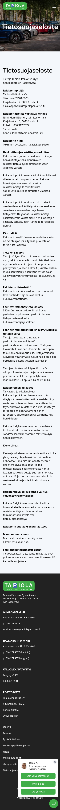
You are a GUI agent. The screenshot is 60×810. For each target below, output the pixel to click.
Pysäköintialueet (11, 739)
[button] (54, 6)
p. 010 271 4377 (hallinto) (16, 652)
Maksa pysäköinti (12, 757)
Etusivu (7, 726)
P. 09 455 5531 (10, 681)
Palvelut (7, 733)
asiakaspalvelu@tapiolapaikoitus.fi (21, 629)
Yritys (6, 751)
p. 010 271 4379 (11, 623)
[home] (15, 6)
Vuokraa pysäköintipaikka (16, 745)
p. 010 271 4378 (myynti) (16, 658)
